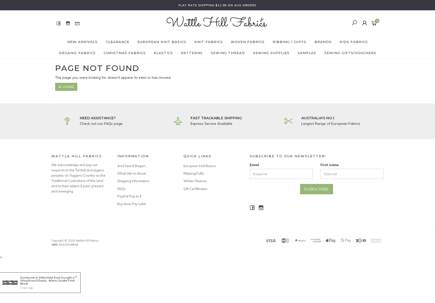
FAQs (121, 189)
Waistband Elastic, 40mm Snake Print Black (47, 282)
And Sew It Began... (132, 166)
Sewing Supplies (271, 53)
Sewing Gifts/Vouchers (350, 53)
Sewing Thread (228, 53)
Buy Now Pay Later (132, 204)
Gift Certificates (195, 189)
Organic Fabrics (77, 53)
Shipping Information (133, 181)
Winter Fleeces (195, 181)
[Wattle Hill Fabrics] (217, 23)
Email (254, 165)
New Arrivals (82, 42)
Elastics (163, 53)
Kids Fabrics (354, 42)
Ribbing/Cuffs (194, 173)
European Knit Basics (161, 42)
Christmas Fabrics (125, 53)
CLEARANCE (117, 42)
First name (329, 165)
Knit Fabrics (208, 42)
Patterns (192, 53)
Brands (323, 42)
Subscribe (316, 189)
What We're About (131, 173)
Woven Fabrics (248, 42)
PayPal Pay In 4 (129, 196)
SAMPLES (307, 53)
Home (68, 87)
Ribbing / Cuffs (289, 42)
